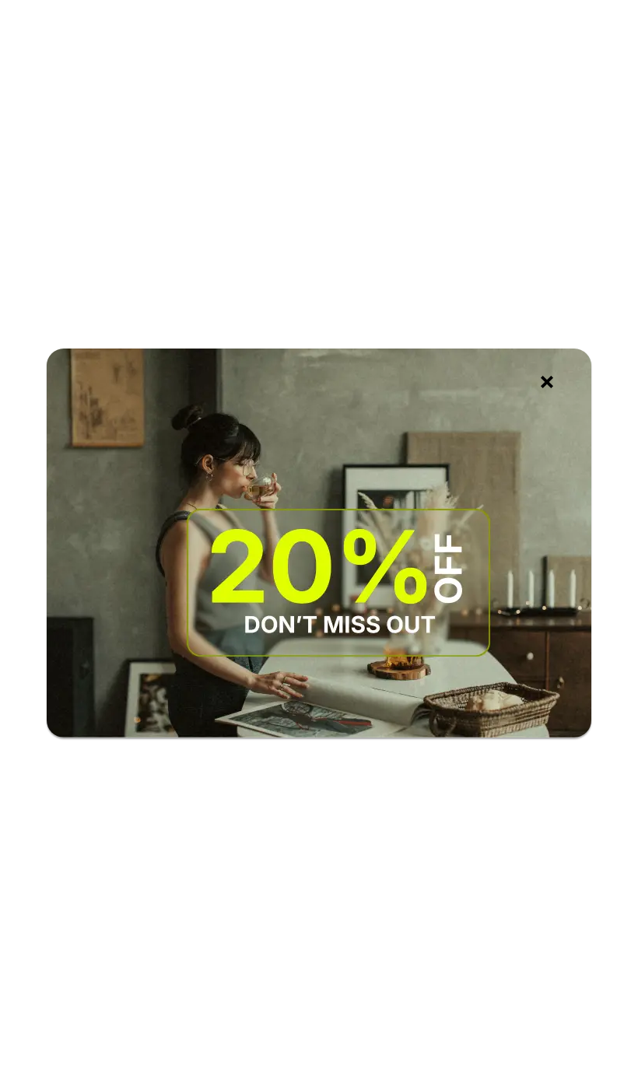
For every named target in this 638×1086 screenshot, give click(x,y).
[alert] (319, 543)
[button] (547, 382)
